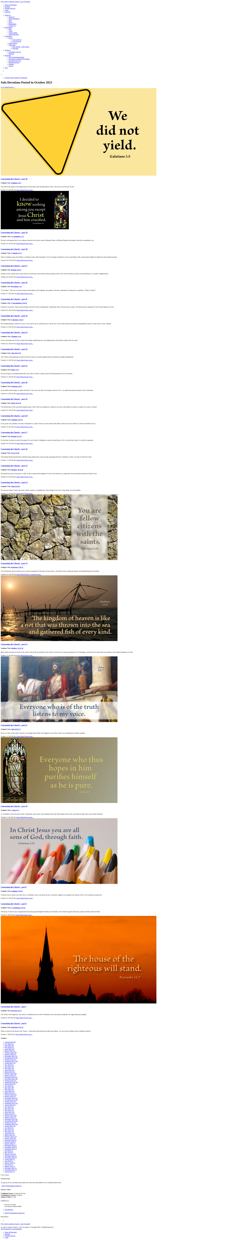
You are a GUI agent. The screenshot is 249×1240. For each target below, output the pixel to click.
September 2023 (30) (11, 1103)
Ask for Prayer (17, 40)
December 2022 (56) (11, 1119)
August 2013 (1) (10, 1171)
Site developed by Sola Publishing (11, 1229)
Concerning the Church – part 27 (14, 266)
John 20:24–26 (16, 353)
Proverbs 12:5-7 (16, 1011)
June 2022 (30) (9, 1129)
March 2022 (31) (10, 1135)
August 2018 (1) (10, 1159)
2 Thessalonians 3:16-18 (19, 303)
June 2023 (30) (9, 1108)
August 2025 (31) (10, 1063)
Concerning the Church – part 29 (14, 233)
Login (6, 10)
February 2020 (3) (10, 1142)
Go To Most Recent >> (8, 87)
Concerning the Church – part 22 (14, 349)
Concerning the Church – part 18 (14, 416)
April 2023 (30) (9, 1112)
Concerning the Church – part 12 (14, 644)
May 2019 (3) (9, 1152)
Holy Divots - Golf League (20, 47)
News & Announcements (16, 57)
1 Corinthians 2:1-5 (17, 236)
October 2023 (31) (10, 1101)
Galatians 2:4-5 (16, 183)
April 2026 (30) (9, 1049)
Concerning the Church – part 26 (14, 282)
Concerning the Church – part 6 (13, 1023)
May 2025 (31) (9, 1068)
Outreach (8, 50)
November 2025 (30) (11, 1058)
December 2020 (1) (11, 1140)
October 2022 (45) (10, 1122)
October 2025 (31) (10, 1059)
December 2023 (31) (11, 1098)
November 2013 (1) (11, 1170)
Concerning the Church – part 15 (14, 466)
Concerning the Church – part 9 (13, 887)
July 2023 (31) (9, 1107)
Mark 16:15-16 (16, 403)
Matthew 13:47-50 (17, 648)
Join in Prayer (16, 41)
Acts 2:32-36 (15, 453)
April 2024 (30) (9, 1091)
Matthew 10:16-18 (17, 470)
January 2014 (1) (10, 1166)
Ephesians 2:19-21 (17, 567)
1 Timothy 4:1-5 (16, 253)
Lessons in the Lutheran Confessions (16, 77)
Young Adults (13, 33)
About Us (8, 15)
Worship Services (10, 8)
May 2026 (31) (9, 1047)
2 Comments (33, 574)
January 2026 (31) (10, 1054)
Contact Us (12, 26)
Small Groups (13, 43)
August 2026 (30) (10, 1042)
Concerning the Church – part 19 (14, 399)
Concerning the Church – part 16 (14, 449)
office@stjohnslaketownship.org (11, 1186)
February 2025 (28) (11, 1073)
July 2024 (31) (9, 1086)
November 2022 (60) (11, 1121)
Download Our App (15, 61)
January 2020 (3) (10, 1143)
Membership (13, 24)
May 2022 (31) (9, 1131)
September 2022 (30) (11, 1124)
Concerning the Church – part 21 (14, 366)
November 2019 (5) (11, 1147)
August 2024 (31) (10, 1084)
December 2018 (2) (11, 1156)
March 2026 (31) (10, 1051)
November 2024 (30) (11, 1079)
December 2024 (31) (11, 1077)
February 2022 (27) (11, 1136)
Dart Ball (15, 48)
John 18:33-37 (16, 729)
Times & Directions (11, 5)
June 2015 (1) (9, 1164)
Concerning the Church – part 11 (14, 725)
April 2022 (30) (9, 1133)
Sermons (7, 6)
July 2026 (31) (9, 1044)
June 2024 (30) (9, 1087)
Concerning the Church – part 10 (14, 806)
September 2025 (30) (11, 1061)
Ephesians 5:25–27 (17, 1027)
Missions (11, 54)
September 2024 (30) (11, 1082)
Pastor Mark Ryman (22, 190)
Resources (8, 55)
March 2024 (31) (10, 1093)
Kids (10, 29)
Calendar (7, 12)
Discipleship (9, 27)
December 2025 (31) (11, 1056)
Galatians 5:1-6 (16, 336)
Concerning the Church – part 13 (14, 563)
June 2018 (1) (9, 1161)
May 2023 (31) (9, 1110)
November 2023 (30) (11, 1100)
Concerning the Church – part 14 (14, 482)
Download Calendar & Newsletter (19, 59)
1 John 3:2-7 (15, 810)
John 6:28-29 (15, 486)
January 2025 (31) (10, 1075)
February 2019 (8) (10, 1154)
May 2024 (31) (9, 1089)
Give (6, 68)
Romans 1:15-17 (16, 436)
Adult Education (14, 34)
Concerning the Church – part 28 (14, 249)
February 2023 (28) (11, 1115)
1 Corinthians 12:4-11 (18, 908)
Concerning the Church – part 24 (14, 316)
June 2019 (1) (9, 1150)
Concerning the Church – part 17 (14, 432)
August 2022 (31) (10, 1126)
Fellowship (12, 45)
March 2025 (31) (10, 1072)
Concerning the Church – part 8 (13, 904)
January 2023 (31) (10, 1117)
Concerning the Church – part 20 (14, 382)
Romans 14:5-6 (16, 270)
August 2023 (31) (10, 1105)
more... (31, 190)
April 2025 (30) (9, 1070)
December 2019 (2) (11, 1145)
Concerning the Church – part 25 (14, 299)
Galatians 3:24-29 (17, 891)
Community (8, 36)
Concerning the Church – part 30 (14, 179)
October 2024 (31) (10, 1080)
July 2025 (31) (9, 1065)
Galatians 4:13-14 (17, 420)
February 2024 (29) (11, 1094)
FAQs (11, 22)
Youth (11, 31)
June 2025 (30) (9, 1066)
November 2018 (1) (11, 1157)
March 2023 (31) (10, 1114)
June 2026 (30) (9, 1045)
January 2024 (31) (10, 1096)
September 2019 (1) (11, 1149)
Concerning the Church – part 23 (14, 332)
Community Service (15, 52)
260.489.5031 (9, 1210)
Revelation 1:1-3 (16, 286)
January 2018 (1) (10, 1163)
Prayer (11, 38)
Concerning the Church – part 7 (13, 1007)
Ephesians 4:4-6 (16, 386)
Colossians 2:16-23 (17, 320)
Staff (10, 20)
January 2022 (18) (10, 1138)
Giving (11, 66)
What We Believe (14, 19)
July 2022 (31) (9, 1128)
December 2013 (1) (11, 1168)
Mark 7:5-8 (15, 370)
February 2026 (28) (11, 1052)
